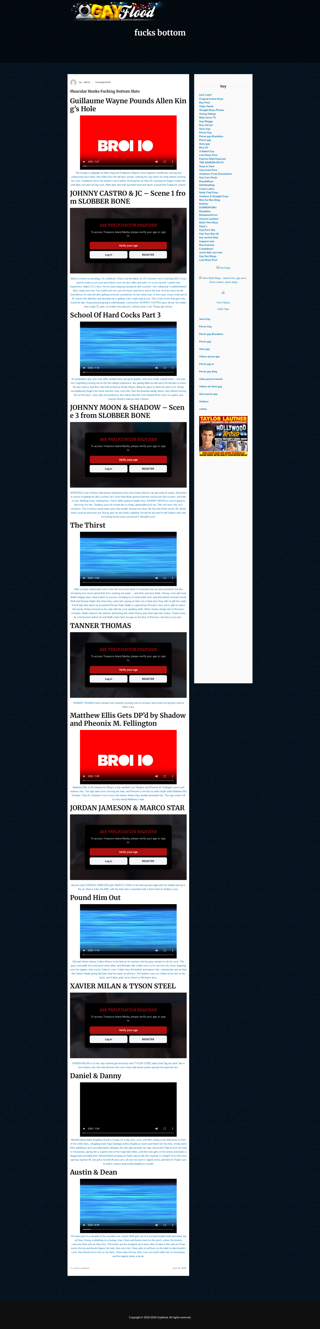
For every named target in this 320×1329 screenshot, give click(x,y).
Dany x (203, 226)
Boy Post (204, 102)
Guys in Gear (206, 166)
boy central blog (208, 237)
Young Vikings (207, 113)
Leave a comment (81, 1268)
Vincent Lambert (208, 218)
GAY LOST (205, 95)
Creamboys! (206, 248)
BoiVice (203, 203)
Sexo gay (204, 143)
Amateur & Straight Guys (213, 196)
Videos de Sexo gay (210, 386)
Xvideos (203, 401)
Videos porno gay (209, 356)
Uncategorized (103, 82)
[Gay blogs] (223, 268)
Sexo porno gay (208, 394)
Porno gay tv (206, 364)
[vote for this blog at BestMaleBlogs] (223, 280)
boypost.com (206, 241)
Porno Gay (205, 132)
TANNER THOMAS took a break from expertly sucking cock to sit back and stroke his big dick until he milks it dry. (128, 704)
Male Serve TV (207, 117)
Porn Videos (223, 302)
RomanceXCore (208, 215)
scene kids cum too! (210, 252)
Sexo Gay (204, 128)
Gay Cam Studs (208, 177)
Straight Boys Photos (211, 110)
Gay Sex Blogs (207, 256)
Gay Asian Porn (208, 170)
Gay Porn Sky (207, 229)
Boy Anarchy (206, 244)
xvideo (203, 409)
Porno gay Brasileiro (211, 136)
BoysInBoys (206, 181)
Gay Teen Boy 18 (209, 233)
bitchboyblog (206, 185)
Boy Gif (203, 147)
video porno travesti (210, 379)
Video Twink (206, 106)
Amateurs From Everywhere (215, 173)
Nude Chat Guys (208, 192)
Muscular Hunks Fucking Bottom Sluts (105, 91)
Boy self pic (206, 125)
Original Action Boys (211, 98)
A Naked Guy (206, 151)
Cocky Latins (206, 188)
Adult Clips (223, 309)
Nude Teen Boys (208, 222)
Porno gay (205, 140)
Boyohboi (204, 211)
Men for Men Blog (209, 200)
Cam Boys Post (208, 155)
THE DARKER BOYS (211, 162)
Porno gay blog (208, 371)
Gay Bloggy (206, 121)
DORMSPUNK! (208, 207)
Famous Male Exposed (212, 158)
